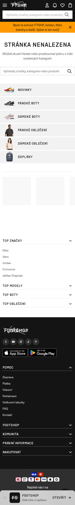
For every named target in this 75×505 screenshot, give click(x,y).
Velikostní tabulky (13, 402)
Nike (5, 250)
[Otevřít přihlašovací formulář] (47, 5)
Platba (6, 383)
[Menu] (4, 5)
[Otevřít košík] (70, 5)
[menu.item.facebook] (5, 341)
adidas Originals (12, 275)
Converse (8, 269)
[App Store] (15, 352)
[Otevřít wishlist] (62, 5)
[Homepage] (37, 330)
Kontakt (7, 415)
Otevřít (59, 498)
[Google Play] (42, 352)
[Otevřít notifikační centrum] (54, 5)
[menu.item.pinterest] (35, 341)
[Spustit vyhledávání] (67, 14)
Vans (5, 257)
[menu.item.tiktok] (28, 341)
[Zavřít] (70, 27)
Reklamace (9, 396)
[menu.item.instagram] (21, 341)
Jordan (6, 263)
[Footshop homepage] (20, 5)
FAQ (5, 408)
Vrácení (7, 390)
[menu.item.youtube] (13, 341)
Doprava (7, 377)
